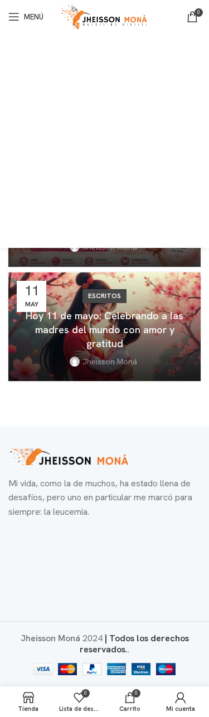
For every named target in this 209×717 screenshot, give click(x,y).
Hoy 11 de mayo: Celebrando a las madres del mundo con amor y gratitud (104, 329)
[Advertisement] (104, 143)
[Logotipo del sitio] (104, 16)
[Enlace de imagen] (69, 455)
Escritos (104, 295)
